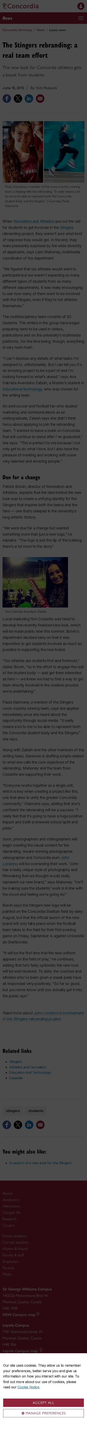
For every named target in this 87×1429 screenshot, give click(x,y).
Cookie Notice (28, 1387)
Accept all (43, 1403)
